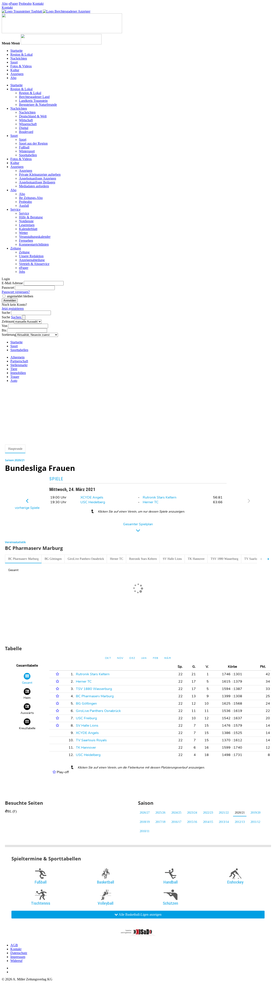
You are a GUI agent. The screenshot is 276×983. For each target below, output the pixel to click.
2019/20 (255, 812)
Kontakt (38, 3)
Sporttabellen (28, 155)
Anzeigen (17, 74)
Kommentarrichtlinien (34, 244)
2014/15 (208, 822)
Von (4, 326)
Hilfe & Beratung (31, 217)
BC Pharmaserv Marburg (23, 558)
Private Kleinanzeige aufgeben (40, 174)
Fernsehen (26, 240)
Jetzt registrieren (13, 308)
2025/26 (160, 812)
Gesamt (13, 570)
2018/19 (145, 822)
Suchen (16, 317)
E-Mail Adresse (12, 283)
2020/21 (240, 812)
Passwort (8, 287)
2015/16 (192, 822)
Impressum (17, 957)
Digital (23, 128)
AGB (14, 945)
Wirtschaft (26, 120)
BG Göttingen (53, 558)
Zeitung (15, 248)
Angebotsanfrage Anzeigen (37, 178)
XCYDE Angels (91, 497)
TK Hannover (196, 558)
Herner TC (150, 502)
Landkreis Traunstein (33, 101)
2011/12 (255, 822)
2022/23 (208, 812)
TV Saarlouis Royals (257, 558)
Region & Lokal (21, 54)
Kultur (14, 70)
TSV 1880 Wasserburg (224, 558)
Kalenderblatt (28, 229)
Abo (5, 3)
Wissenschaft (28, 124)
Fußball (24, 147)
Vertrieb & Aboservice (34, 264)
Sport (14, 62)
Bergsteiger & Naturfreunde (38, 104)
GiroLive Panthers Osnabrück (86, 558)
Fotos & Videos (21, 66)
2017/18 (160, 822)
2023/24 (192, 812)
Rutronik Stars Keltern (159, 497)
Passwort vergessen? (16, 292)
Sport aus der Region (33, 143)
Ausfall (24, 205)
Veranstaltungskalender (34, 236)
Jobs (22, 271)
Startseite (16, 50)
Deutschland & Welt (33, 116)
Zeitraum (8, 321)
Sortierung (9, 334)
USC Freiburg (86, 718)
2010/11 (144, 831)
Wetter (23, 233)
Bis (4, 330)
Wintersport (27, 151)
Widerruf (16, 960)
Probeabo (25, 3)
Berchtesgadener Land (34, 97)
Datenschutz (18, 953)
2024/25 (176, 812)
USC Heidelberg (92, 502)
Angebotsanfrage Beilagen (37, 182)
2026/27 (145, 812)
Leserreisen (26, 225)
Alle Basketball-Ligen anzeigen (140, 914)
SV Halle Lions (172, 558)
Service (15, 209)
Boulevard (26, 132)
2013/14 (224, 822)
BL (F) (12, 811)
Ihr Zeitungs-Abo (31, 198)
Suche (6, 312)
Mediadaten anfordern (34, 186)
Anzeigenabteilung (32, 260)
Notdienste (26, 221)
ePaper (13, 3)
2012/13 (240, 822)
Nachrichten (18, 58)
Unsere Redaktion (31, 256)
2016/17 (176, 822)
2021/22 (224, 812)
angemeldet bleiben (20, 296)
